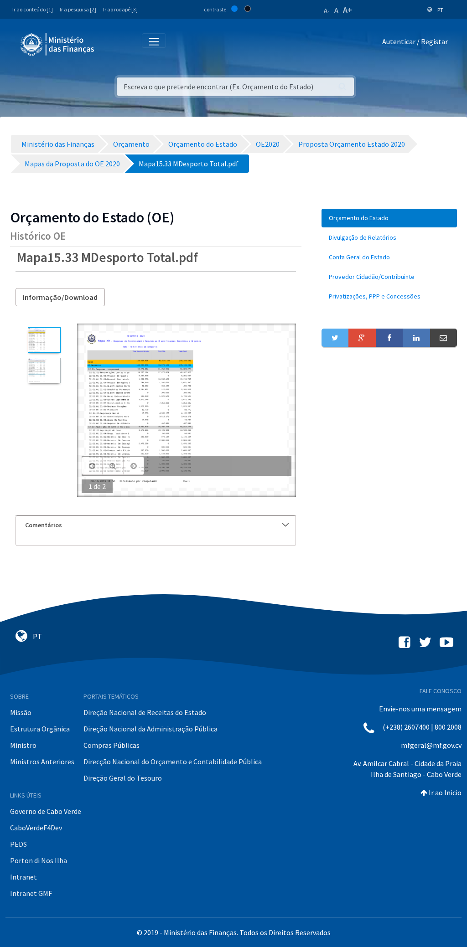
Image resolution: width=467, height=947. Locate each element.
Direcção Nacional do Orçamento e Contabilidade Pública (172, 761)
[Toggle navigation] (109, 43)
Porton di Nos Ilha (38, 860)
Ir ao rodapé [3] (120, 9)
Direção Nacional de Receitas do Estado (144, 712)
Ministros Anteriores (42, 761)
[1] (44, 340)
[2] (44, 370)
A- (327, 10)
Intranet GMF (31, 893)
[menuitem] (389, 218)
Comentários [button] (43, 525)
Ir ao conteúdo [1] (32, 9)
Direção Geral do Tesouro (122, 777)
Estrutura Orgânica (40, 728)
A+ (347, 10)
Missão (20, 712)
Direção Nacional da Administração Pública (150, 728)
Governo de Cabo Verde (45, 811)
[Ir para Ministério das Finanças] (58, 44)
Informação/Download (60, 297)
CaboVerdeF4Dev (36, 827)
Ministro (23, 745)
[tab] (156, 525)
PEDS (18, 844)
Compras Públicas (111, 745)
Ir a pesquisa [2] (78, 9)
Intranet (23, 876)
